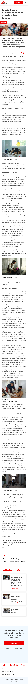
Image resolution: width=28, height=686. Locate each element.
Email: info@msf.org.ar (7, 671)
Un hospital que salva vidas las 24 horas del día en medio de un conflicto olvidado (16, 598)
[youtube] (11, 665)
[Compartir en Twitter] (21, 53)
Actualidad (4, 7)
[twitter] (14, 665)
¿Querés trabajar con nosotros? (14, 655)
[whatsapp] (24, 665)
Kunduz (23, 561)
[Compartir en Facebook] (19, 53)
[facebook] (7, 665)
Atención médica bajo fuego (11, 559)
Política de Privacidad (18, 679)
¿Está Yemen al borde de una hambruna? (15, 610)
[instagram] (4, 665)
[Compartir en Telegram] (25, 53)
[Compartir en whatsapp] (23, 53)
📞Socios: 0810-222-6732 (8, 674)
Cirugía (5, 561)
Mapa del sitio (14, 681)
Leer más (13, 588)
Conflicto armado (14, 561)
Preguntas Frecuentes (9, 679)
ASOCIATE (18, 2)
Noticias (10, 7)
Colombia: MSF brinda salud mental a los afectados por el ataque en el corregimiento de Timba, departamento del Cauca (17, 581)
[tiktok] (21, 665)
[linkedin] (17, 665)
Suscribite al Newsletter (14, 648)
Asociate (14, 643)
